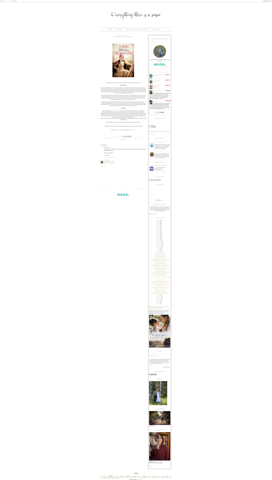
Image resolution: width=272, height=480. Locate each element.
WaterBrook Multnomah (121, 477)
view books (164, 172)
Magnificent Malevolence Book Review (160, 274)
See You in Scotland (156, 90)
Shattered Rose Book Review (160, 271)
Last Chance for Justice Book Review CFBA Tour (160, 282)
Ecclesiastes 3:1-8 (157, 29)
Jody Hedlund (167, 477)
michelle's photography (110, 477)
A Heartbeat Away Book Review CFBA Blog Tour (160, 260)
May (159, 251)
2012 (159, 300)
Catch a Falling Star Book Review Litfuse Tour (160, 259)
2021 (159, 228)
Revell (124, 476)
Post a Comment (104, 166)
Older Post (104, 189)
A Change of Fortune (115, 110)
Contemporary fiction (158, 477)
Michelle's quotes (154, 355)
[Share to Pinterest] (130, 136)
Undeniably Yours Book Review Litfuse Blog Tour (160, 265)
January (159, 299)
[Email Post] (123, 136)
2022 (159, 226)
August (159, 247)
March (159, 296)
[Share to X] (128, 136)
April (159, 294)
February (159, 297)
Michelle (105, 160)
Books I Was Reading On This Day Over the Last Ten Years (159, 307)
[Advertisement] (123, 178)
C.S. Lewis (115, 478)
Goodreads (118, 129)
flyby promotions (148, 477)
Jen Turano (139, 138)
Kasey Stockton (156, 81)
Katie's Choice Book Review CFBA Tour (160, 285)
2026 (159, 220)
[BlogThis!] (126, 136)
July (159, 248)
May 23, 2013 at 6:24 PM (110, 157)
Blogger (162, 200)
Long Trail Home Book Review (160, 263)
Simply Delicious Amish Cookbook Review (160, 287)
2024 (159, 223)
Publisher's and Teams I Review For (137, 29)
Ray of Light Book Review (160, 253)
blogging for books (150, 476)
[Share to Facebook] (129, 136)
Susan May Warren (104, 478)
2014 (159, 238)
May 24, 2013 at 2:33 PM (110, 163)
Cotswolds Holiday (156, 80)
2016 (159, 235)
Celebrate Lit (140, 476)
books (111, 478)
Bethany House (113, 138)
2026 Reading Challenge (158, 165)
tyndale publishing (161, 476)
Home (110, 29)
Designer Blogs (139, 479)
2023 (159, 225)
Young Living (152, 41)
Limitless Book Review (160, 269)
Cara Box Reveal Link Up (160, 257)
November (159, 242)
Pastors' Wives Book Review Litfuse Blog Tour (160, 281)
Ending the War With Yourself (160, 284)
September (159, 245)
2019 (159, 231)
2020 (159, 229)
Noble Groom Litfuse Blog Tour (160, 291)
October (159, 244)
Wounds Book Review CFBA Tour (160, 288)
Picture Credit (123, 78)
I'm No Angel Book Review (160, 275)
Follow (150, 466)
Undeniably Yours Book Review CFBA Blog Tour (160, 268)
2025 (159, 222)
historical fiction (130, 138)
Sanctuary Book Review (160, 279)
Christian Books (152, 134)
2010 (159, 303)
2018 (159, 232)
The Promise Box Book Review (160, 262)
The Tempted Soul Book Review (160, 254)
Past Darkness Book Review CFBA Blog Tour (160, 293)
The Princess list (156, 100)
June (159, 250)
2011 (159, 302)
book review (121, 138)
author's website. (132, 129)
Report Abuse (153, 214)
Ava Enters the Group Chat (158, 74)
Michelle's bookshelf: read (160, 72)
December (159, 241)
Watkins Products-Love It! (160, 290)
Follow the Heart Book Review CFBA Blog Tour (160, 272)
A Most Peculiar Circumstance (160, 266)
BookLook (131, 476)
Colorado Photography (138, 477)
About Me (119, 29)
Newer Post (142, 189)
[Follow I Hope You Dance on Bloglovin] (155, 180)
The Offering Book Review (160, 256)
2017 (159, 234)
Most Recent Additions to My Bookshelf (162, 142)
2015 (159, 237)
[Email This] (125, 136)
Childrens (130, 477)
